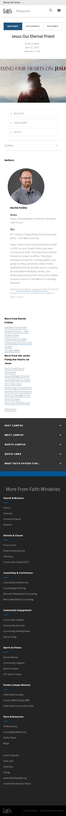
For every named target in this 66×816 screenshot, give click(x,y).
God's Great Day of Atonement (14, 370)
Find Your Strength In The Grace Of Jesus (17, 397)
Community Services (14, 625)
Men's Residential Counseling (18, 599)
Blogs (6, 743)
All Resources (10, 726)
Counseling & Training (14, 588)
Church (7, 508)
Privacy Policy (30, 811)
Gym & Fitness (10, 657)
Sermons (7, 513)
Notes (17, 132)
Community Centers (13, 620)
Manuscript (20, 123)
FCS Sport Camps (12, 674)
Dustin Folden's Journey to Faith (32, 289)
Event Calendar (11, 755)
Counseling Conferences (15, 582)
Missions (7, 525)
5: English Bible (12, 350)
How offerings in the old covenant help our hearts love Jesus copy (17, 380)
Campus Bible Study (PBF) (16, 700)
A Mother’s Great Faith (16, 327)
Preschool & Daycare (14, 551)
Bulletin (19, 113)
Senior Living (9, 637)
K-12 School (9, 545)
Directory (8, 767)
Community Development (16, 631)
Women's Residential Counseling (20, 594)
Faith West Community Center (18, 706)
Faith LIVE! (8, 761)
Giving (6, 772)
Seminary (8, 556)
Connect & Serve (12, 519)
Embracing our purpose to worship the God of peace (18, 389)
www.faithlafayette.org (15, 778)
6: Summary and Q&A (16, 339)
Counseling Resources (14, 732)
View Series (10, 409)
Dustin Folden (32, 44)
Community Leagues (13, 663)
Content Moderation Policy (17, 784)
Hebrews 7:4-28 (32, 51)
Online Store (9, 738)
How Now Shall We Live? (17, 403)
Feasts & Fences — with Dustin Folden (17, 333)
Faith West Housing (13, 695)
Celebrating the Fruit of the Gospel (18, 345)
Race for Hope (10, 668)
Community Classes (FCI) (16, 562)
